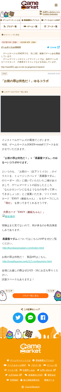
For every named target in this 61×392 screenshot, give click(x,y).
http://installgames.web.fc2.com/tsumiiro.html (27, 261)
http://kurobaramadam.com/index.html (23, 248)
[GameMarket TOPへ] (30, 349)
